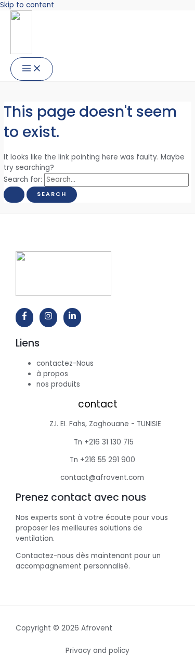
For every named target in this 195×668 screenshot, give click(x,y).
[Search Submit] (14, 195)
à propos (52, 374)
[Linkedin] (72, 317)
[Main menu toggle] (31, 69)
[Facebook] (24, 317)
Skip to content (27, 5)
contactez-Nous (65, 363)
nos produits (58, 384)
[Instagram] (48, 317)
